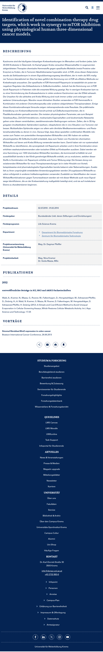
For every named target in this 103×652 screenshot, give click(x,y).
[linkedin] (43, 637)
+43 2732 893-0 (52, 574)
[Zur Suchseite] (86, 8)
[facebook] (35, 637)
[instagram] (59, 637)
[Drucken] (55, 344)
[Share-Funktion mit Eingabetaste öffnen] (39, 344)
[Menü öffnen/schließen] (97, 8)
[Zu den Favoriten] (92, 8)
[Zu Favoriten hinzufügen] (63, 344)
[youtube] (67, 637)
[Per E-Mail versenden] (47, 344)
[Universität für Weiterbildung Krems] (16, 7)
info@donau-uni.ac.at (52, 570)
